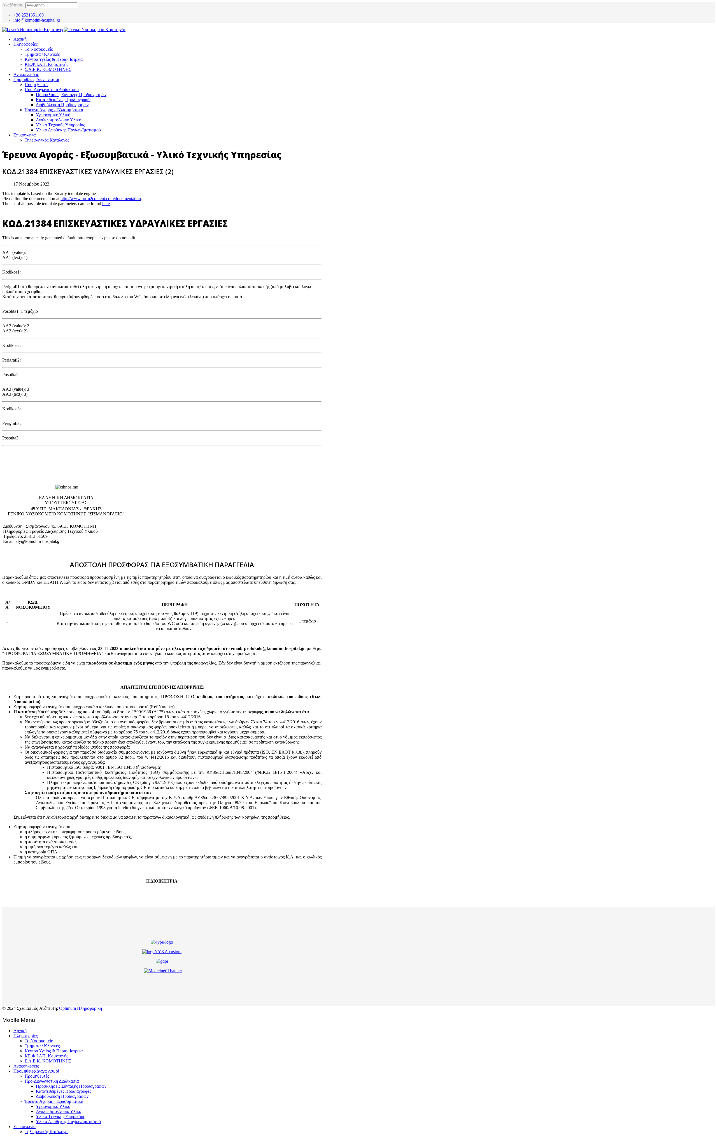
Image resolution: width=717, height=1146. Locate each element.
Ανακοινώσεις (26, 74)
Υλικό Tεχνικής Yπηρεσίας (60, 124)
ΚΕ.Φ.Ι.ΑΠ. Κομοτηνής (46, 64)
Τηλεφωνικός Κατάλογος (47, 140)
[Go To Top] (2, 1141)
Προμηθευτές (37, 84)
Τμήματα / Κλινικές (42, 54)
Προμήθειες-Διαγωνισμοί (36, 79)
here (106, 203)
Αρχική (20, 39)
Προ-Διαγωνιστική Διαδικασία (52, 89)
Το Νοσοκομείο (39, 49)
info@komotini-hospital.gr (36, 20)
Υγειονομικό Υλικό (53, 114)
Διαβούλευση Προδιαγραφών (62, 104)
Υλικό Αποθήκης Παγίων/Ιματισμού (68, 130)
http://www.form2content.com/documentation (100, 198)
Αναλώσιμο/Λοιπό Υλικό (58, 119)
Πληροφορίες (25, 44)
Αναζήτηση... (13, 5)
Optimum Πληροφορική (80, 1008)
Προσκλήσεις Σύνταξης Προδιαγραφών (71, 94)
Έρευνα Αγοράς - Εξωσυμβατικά (54, 109)
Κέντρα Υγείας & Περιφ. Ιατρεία (54, 59)
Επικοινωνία (24, 135)
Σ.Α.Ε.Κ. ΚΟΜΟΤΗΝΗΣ (48, 69)
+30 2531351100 (28, 15)
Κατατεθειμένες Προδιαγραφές (63, 99)
